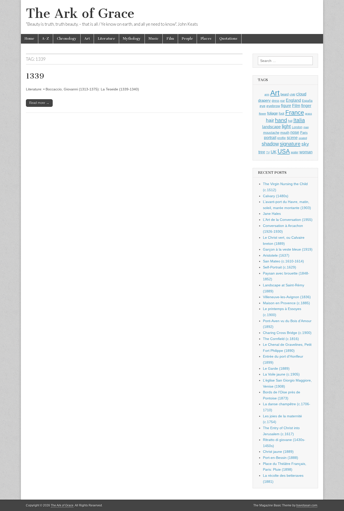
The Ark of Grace (80, 13)
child (292, 94)
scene (292, 137)
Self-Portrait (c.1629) (279, 267)
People (187, 39)
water (294, 152)
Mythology (132, 39)
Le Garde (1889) (276, 368)
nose (294, 132)
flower (262, 113)
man (306, 127)
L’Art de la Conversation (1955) (288, 220)
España (307, 101)
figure (286, 106)
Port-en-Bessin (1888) (280, 458)
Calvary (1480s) (275, 196)
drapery (264, 100)
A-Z (45, 39)
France (294, 112)
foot (281, 113)
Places (206, 39)
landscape (271, 126)
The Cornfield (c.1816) (281, 339)
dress (275, 101)
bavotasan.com (306, 505)
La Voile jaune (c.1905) (281, 374)
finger (306, 105)
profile (281, 138)
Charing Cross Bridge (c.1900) (287, 333)
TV (268, 152)
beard (285, 94)
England (293, 100)
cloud (301, 93)
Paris (304, 132)
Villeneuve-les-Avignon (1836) (287, 297)
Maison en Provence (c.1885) (286, 303)
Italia (299, 120)
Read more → (39, 103)
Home (29, 39)
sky (305, 144)
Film (170, 39)
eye (262, 106)
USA (284, 151)
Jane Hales (272, 214)
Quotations (228, 39)
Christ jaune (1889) (278, 452)
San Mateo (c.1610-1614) (283, 261)
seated (303, 138)
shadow (270, 144)
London (297, 127)
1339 (35, 76)
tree (261, 152)
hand (281, 120)
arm (266, 94)
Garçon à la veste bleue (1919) (288, 249)
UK (274, 151)
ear (282, 101)
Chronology (67, 39)
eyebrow (273, 106)
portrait (270, 137)
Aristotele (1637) (276, 255)
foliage (272, 113)
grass (308, 113)
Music (154, 39)
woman (306, 152)
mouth (284, 132)
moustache (271, 132)
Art (87, 39)
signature (290, 144)
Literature (106, 39)
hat (290, 121)
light (286, 126)
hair (270, 120)
